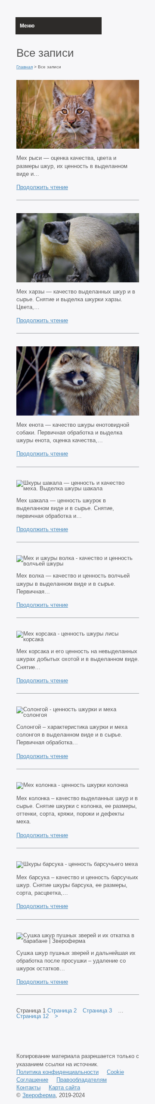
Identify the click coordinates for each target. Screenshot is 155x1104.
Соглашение (32, 1079)
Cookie (115, 1072)
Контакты (28, 1087)
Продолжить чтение (42, 187)
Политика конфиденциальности (57, 1072)
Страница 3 (97, 1010)
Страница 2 (62, 1010)
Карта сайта (64, 1087)
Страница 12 (32, 1016)
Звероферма (39, 1095)
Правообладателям (81, 1079)
